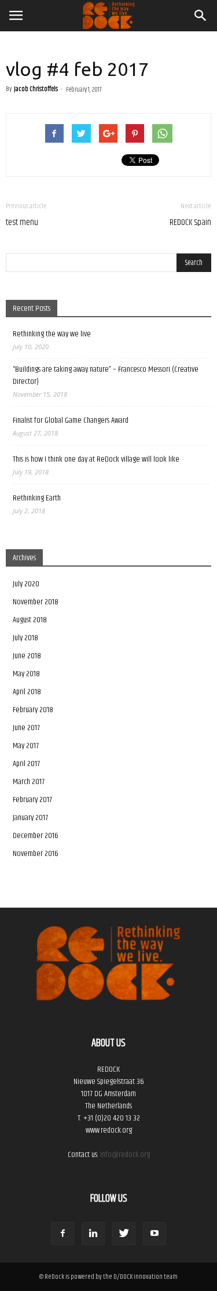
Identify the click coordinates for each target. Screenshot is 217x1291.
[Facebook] (62, 1233)
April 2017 (26, 763)
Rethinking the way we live (52, 334)
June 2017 (26, 727)
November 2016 (35, 853)
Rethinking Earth (37, 498)
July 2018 (25, 638)
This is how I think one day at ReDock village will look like (96, 460)
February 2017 (32, 799)
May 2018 (26, 674)
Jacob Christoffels (36, 89)
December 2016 (35, 835)
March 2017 (29, 781)
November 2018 (35, 602)
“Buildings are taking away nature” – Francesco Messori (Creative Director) (105, 376)
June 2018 (27, 656)
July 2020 (26, 584)
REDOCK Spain (190, 222)
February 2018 (33, 709)
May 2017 (26, 745)
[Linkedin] (93, 1233)
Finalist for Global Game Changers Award (70, 421)
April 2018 (27, 692)
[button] (201, 15)
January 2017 (30, 817)
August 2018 (30, 620)
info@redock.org (125, 1154)
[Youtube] (154, 1233)
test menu (22, 222)
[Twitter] (123, 1233)
